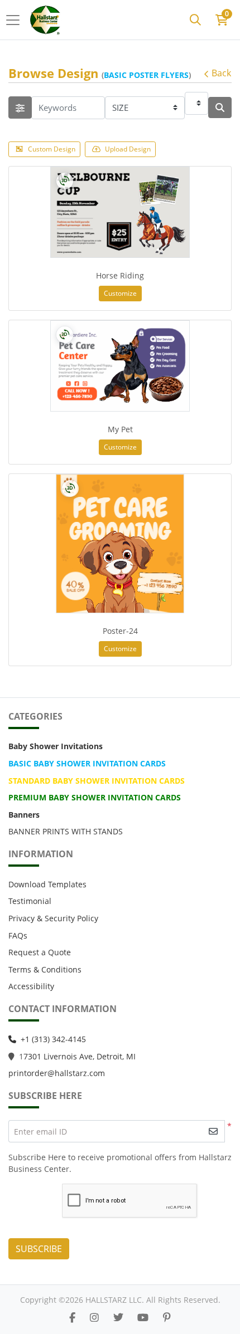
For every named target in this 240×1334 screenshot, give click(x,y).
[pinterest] (167, 1317)
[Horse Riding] (120, 212)
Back (221, 73)
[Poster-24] (120, 543)
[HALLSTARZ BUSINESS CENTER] (46, 19)
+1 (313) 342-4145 (53, 1039)
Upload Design (128, 149)
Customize (120, 293)
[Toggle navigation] (16, 20)
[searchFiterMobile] (20, 107)
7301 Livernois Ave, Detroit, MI (79, 1056)
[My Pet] (120, 366)
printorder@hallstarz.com (56, 1073)
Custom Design (51, 149)
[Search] (195, 20)
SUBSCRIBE (39, 1249)
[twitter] (118, 1317)
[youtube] (142, 1317)
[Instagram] (94, 1317)
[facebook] (72, 1317)
